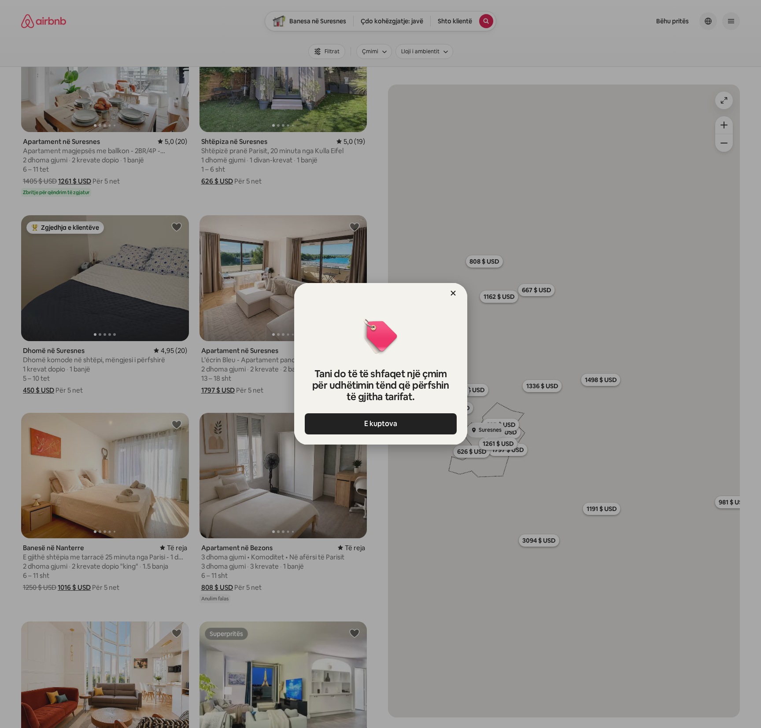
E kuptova (380, 423)
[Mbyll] (453, 293)
